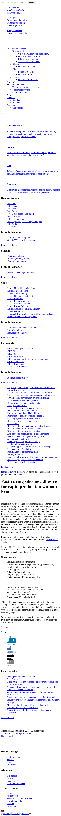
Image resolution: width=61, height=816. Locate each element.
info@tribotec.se (14, 13)
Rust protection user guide (18, 237)
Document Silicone (26, 66)
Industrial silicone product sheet (21, 272)
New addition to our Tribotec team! (22, 707)
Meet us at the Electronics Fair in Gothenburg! (27, 705)
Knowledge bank (14, 25)
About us (11, 97)
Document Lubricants (28, 79)
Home (4, 472)
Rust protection (19, 51)
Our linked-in (13, 7)
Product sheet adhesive (17, 333)
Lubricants (17, 77)
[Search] (2, 113)
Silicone (16, 64)
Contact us (11, 105)
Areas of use (12, 82)
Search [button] (32, 3)
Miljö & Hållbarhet (15, 84)
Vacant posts (12, 796)
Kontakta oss (7, 467)
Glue (14, 69)
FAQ (9, 28)
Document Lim (25, 74)
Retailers (16, 102)
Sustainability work (21, 90)
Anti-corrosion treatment (29, 61)
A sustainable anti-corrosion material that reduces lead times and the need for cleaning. (31, 688)
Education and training (17, 20)
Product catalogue (9, 245)
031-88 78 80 (7, 733)
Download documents (17, 33)
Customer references (16, 23)
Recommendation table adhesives (22, 327)
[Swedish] (5, 813)
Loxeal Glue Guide (26, 72)
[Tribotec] (15, 44)
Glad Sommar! (13, 679)
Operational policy (15, 801)
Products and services (16, 48)
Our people (12, 776)
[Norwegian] (24, 813)
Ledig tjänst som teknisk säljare (21, 676)
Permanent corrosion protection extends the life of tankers (32, 697)
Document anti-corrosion (29, 56)
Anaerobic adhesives (16, 330)
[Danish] (14, 813)
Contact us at (7, 736)
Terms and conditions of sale (19, 798)
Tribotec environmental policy (25, 87)
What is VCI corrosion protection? (33, 54)
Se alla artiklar (7, 717)
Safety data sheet (14, 30)
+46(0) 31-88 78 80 (15, 10)
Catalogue (11, 17)
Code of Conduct (20, 92)
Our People (17, 108)
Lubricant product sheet (17, 378)
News (9, 95)
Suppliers (16, 100)
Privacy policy (13, 806)
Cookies (10, 803)
